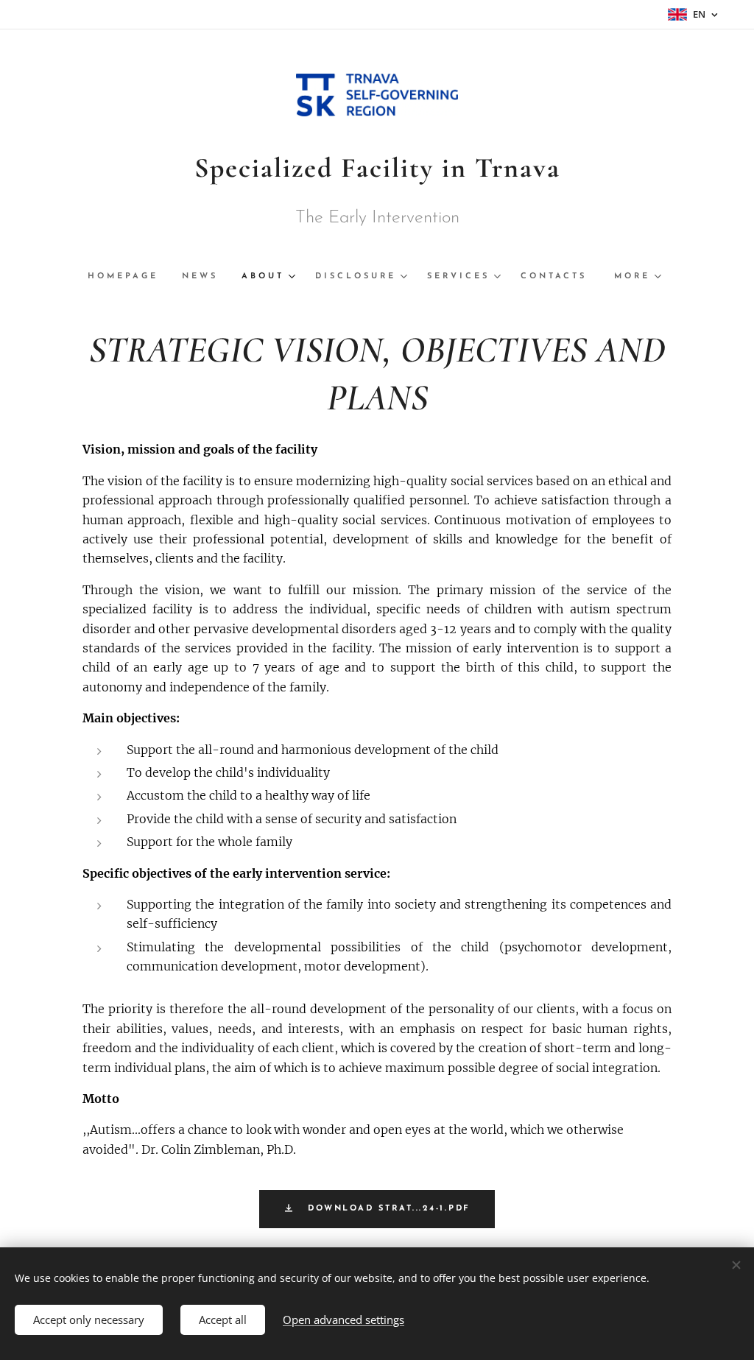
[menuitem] (129, 276)
